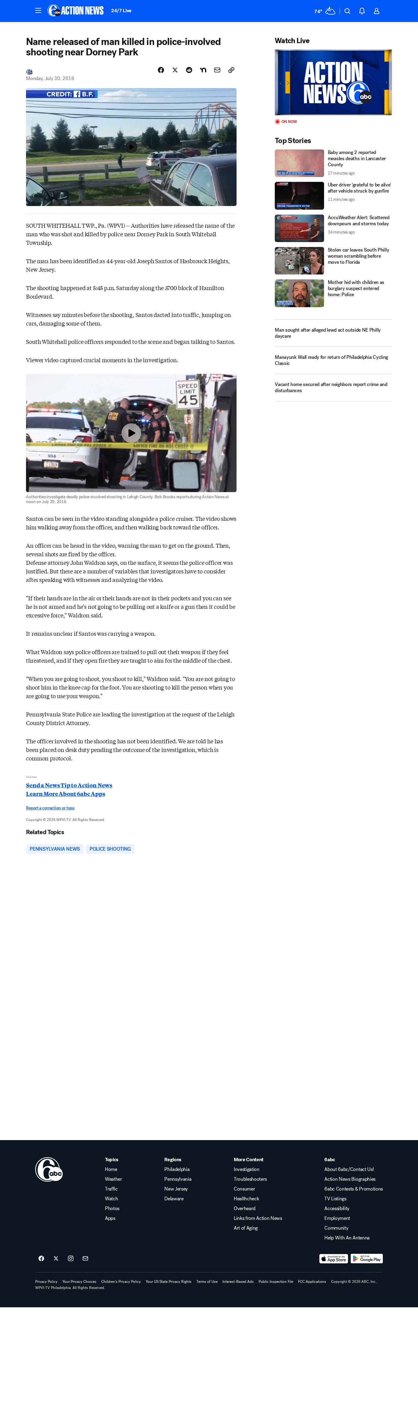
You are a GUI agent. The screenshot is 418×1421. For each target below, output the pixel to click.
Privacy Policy (46, 1281)
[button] (38, 10)
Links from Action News (258, 1218)
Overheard (245, 1208)
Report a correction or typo (50, 808)
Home (111, 1169)
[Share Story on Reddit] (189, 70)
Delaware (173, 1198)
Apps (110, 1218)
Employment (337, 1218)
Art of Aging (246, 1228)
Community (336, 1228)
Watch (111, 1198)
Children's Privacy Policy (121, 1281)
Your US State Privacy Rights (169, 1281)
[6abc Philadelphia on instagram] (71, 1259)
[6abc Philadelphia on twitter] (56, 1259)
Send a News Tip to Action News (69, 785)
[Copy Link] (231, 70)
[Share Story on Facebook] (161, 70)
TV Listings (335, 1198)
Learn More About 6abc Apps (65, 793)
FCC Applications (312, 1281)
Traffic (111, 1189)
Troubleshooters (250, 1179)
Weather (113, 1179)
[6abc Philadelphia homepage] (76, 11)
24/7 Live (121, 10)
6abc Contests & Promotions (353, 1189)
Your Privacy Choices (79, 1281)
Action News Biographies (349, 1179)
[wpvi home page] (49, 1169)
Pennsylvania (177, 1179)
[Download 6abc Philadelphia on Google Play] (367, 1259)
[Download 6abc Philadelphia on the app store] (334, 1259)
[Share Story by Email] (217, 70)
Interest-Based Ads (238, 1281)
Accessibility (336, 1208)
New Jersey (176, 1189)
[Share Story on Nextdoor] (203, 70)
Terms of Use (207, 1281)
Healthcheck (246, 1198)
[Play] (333, 82)
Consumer (244, 1189)
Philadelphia (176, 1169)
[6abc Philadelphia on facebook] (41, 1259)
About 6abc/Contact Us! (349, 1169)
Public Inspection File (276, 1281)
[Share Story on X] (175, 70)
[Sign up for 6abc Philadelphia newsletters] (85, 1259)
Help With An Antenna (347, 1237)
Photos (112, 1208)
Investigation (246, 1169)
